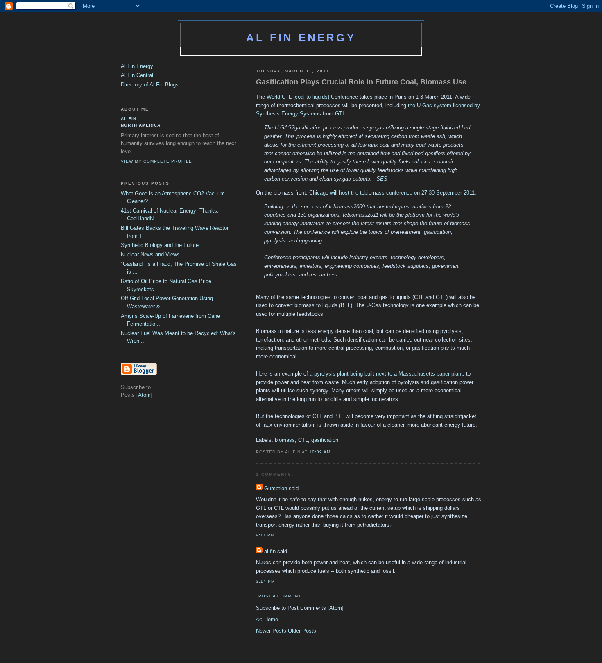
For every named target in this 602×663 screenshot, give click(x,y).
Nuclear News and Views (150, 254)
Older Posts (302, 631)
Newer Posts (272, 631)
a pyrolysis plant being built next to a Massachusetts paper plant (386, 374)
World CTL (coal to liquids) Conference (312, 97)
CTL (303, 440)
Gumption (275, 488)
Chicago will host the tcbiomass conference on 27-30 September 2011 (392, 193)
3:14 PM (265, 581)
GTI (339, 114)
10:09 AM (319, 452)
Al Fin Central (137, 75)
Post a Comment (279, 596)
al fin (270, 551)
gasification (324, 440)
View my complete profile (156, 161)
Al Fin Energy (301, 38)
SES (381, 179)
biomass (285, 440)
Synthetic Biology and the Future (160, 245)
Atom (335, 608)
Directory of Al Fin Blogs (150, 84)
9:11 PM (265, 535)
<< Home (267, 619)
